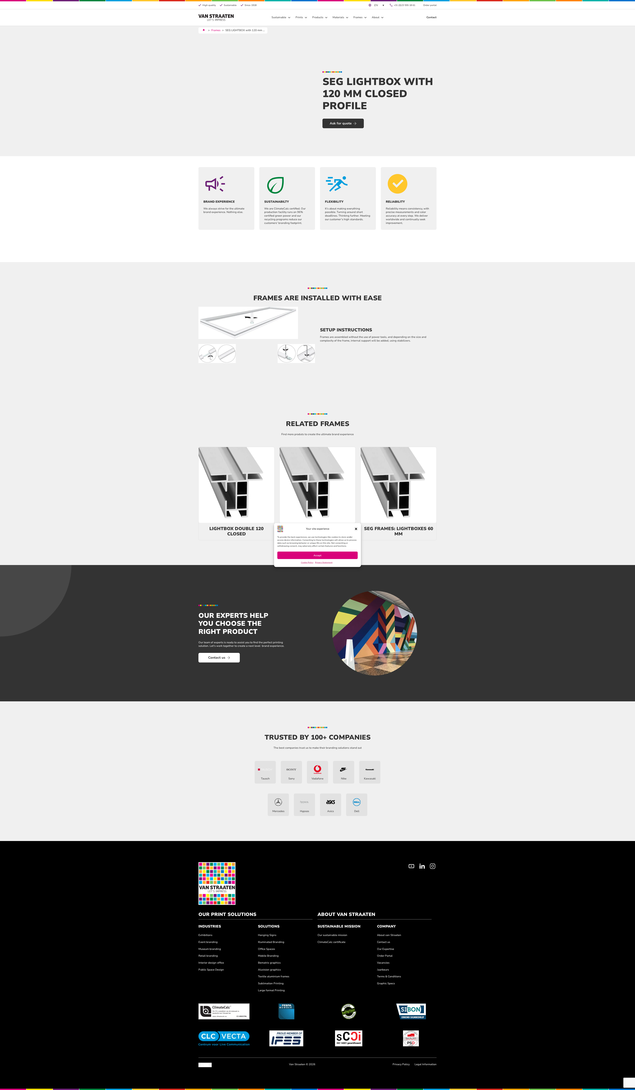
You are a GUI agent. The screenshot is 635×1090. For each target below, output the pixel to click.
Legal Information (426, 1064)
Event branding (208, 942)
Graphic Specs (386, 983)
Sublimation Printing (271, 983)
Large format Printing (271, 990)
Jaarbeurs (383, 970)
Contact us (216, 657)
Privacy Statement (324, 562)
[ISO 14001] (348, 1038)
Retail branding (208, 956)
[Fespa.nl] (286, 1011)
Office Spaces (266, 949)
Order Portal (385, 956)
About (375, 17)
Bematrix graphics (269, 963)
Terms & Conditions (389, 976)
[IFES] (286, 1038)
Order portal (430, 5)
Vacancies (383, 963)
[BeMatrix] (348, 1011)
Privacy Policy (401, 1064)
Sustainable (279, 17)
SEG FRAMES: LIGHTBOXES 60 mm (398, 531)
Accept (317, 555)
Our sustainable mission (332, 935)
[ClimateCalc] (224, 1011)
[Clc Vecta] (224, 1038)
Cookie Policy (307, 562)
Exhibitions (205, 935)
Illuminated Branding (271, 942)
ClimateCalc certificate (331, 942)
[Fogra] (411, 1038)
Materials (338, 17)
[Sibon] (411, 1011)
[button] (356, 529)
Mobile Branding (268, 956)
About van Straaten (389, 935)
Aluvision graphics (269, 970)
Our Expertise (385, 949)
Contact (431, 17)
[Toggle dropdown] (289, 17)
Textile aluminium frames (273, 976)
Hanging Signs (267, 935)
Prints (299, 17)
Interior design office (211, 963)
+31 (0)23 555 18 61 (404, 5)
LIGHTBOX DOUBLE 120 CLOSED (236, 531)
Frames (357, 17)
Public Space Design (211, 970)
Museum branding (209, 949)
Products (317, 17)
